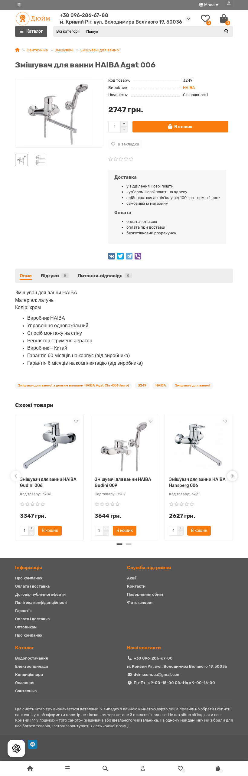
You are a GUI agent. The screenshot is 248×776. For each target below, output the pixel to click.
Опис (26, 276)
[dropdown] (19, 5)
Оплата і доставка (32, 586)
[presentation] (16, 476)
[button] (119, 544)
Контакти (136, 586)
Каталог (24, 647)
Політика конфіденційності (41, 602)
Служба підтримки (149, 567)
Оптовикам (26, 627)
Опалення (24, 682)
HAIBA (189, 87)
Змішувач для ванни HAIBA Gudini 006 (48, 482)
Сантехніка (37, 50)
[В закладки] (76, 421)
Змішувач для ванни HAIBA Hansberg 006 (197, 482)
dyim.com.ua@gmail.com (157, 674)
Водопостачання (31, 658)
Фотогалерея (140, 602)
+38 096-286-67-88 (84, 15)
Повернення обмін (145, 594)
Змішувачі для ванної (99, 50)
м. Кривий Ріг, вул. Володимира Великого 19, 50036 (177, 666)
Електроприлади (31, 666)
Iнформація (28, 567)
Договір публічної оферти (40, 594)
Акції (131, 578)
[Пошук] (226, 31)
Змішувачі (64, 50)
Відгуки (53, 276)
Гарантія (23, 610)
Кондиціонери (29, 674)
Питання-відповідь (103, 276)
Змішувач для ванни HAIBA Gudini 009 (123, 482)
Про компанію (28, 578)
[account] (229, 3)
